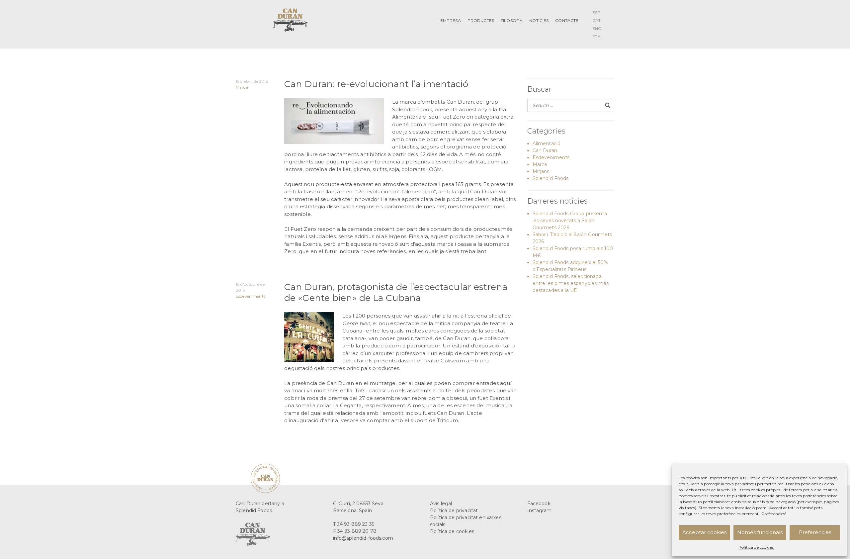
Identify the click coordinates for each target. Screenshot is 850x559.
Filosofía (512, 20)
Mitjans (541, 171)
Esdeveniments (250, 296)
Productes (481, 20)
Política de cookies (756, 547)
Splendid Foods (551, 178)
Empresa (450, 20)
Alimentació (547, 143)
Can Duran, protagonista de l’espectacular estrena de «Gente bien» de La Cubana (395, 292)
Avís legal (441, 504)
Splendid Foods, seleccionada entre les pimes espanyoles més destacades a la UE (571, 283)
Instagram (539, 510)
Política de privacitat (454, 510)
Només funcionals (760, 532)
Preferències (815, 532)
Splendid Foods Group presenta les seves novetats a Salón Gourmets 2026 (570, 221)
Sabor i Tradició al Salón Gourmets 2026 (572, 238)
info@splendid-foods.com (363, 538)
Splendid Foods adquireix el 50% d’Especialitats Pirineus (570, 265)
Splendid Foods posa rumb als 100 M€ (573, 251)
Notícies (539, 20)
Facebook (539, 504)
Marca (242, 87)
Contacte (566, 20)
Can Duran (545, 150)
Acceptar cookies (704, 532)
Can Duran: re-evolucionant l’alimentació (376, 83)
